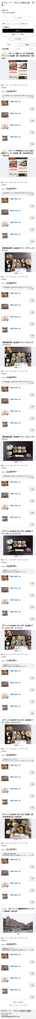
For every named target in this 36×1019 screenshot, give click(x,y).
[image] (18, 167)
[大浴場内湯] (18, 923)
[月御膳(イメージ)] (18, 356)
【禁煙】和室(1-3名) (15, 137)
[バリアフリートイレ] (4, 129)
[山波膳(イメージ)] (18, 451)
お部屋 (27, 44)
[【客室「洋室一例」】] (4, 117)
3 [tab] (20, 932)
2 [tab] (19, 79)
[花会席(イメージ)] (18, 70)
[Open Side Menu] (33, 2)
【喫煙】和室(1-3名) (15, 101)
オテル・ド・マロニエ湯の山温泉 (15, 3)
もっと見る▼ (18, 18)
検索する (18, 31)
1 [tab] (17, 79)
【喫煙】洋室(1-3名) (15, 113)
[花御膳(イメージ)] (18, 262)
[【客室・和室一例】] (4, 105)
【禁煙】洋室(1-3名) (15, 125)
